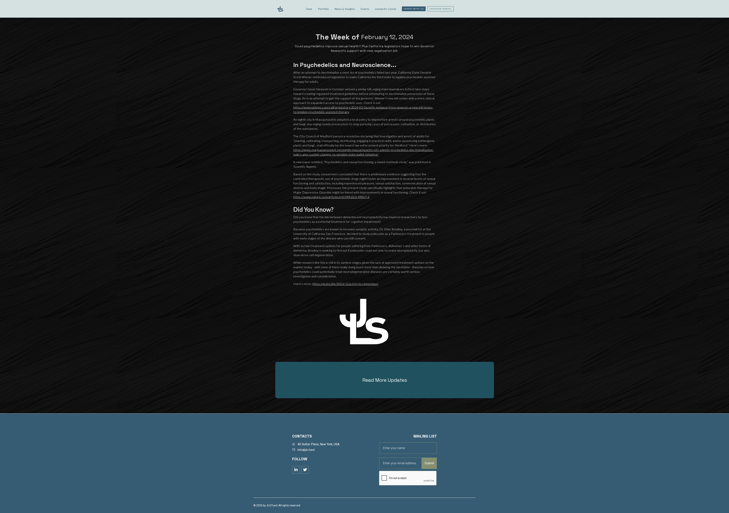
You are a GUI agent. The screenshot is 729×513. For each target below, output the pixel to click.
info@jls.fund (306, 449)
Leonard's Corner (385, 8)
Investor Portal (441, 9)
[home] (288, 9)
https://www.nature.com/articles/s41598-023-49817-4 (331, 197)
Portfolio (323, 8)
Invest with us (414, 9)
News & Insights (345, 8)
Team (308, 8)
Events (365, 8)
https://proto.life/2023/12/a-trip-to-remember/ (345, 284)
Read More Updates (384, 380)
